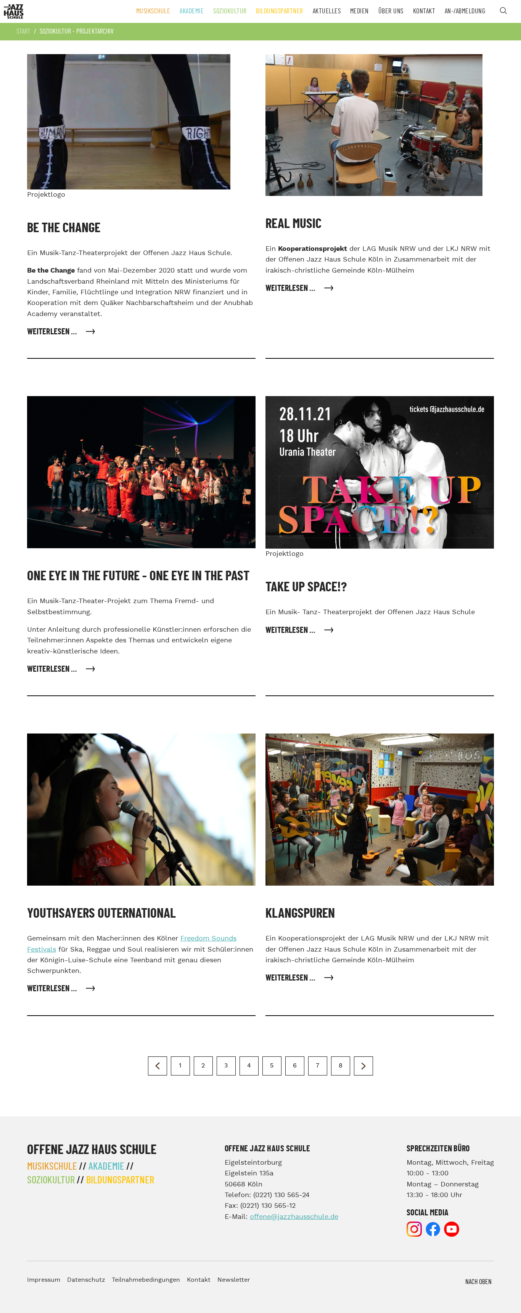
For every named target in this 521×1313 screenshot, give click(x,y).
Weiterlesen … (53, 331)
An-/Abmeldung (465, 11)
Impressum (43, 1280)
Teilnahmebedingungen (146, 1280)
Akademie (192, 11)
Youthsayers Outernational (101, 913)
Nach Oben (478, 1282)
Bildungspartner (279, 11)
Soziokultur (230, 11)
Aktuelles (327, 11)
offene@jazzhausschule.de (294, 1217)
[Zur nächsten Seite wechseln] (363, 1065)
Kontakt (424, 11)
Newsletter (233, 1280)
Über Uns (391, 11)
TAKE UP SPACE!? (306, 587)
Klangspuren (300, 913)
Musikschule (153, 11)
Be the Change (63, 228)
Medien (359, 11)
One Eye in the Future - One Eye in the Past (138, 576)
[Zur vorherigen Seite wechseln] (157, 1065)
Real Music (293, 224)
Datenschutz (86, 1280)
